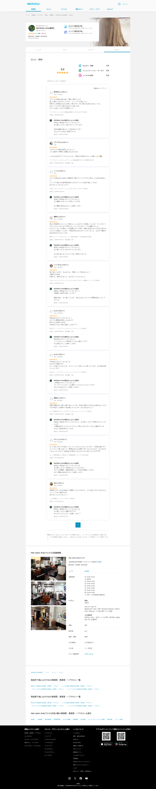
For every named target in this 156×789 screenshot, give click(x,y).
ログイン (126, 4)
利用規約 (75, 758)
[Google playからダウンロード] (121, 744)
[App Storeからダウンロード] (106, 744)
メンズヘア (47, 736)
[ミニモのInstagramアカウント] (69, 779)
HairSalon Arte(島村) (61, 15)
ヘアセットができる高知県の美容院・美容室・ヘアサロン (47, 706)
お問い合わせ (89, 654)
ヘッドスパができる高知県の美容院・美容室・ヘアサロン (83, 706)
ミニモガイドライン (79, 755)
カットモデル (48, 755)
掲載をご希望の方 (78, 746)
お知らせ (75, 739)
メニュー (91, 50)
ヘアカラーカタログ (50, 739)
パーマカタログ (48, 742)
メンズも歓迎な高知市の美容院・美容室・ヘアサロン (76, 686)
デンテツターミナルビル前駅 (96, 719)
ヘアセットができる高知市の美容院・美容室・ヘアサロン (47, 689)
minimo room (77, 742)
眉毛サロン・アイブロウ (32, 742)
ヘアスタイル (48, 733)
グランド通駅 (119, 719)
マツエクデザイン (49, 752)
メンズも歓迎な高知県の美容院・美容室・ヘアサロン (76, 702)
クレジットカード (90, 607)
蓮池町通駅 (57, 719)
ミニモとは (76, 733)
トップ (28, 15)
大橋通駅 (39, 719)
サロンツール (77, 749)
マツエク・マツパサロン (32, 739)
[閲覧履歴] (119, 4)
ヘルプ (75, 768)
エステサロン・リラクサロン (33, 746)
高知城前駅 (48, 719)
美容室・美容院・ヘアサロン (33, 733)
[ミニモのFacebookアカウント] (81, 779)
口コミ (61, 672)
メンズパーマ (48, 746)
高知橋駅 (75, 719)
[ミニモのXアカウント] (75, 779)
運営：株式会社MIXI (79, 736)
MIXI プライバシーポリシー (81, 765)
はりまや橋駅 (66, 719)
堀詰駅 (51, 15)
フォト (65, 50)
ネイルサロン (28, 736)
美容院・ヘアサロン (37, 15)
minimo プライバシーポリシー (81, 761)
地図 (99, 562)
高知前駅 (109, 719)
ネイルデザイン (48, 749)
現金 (86, 600)
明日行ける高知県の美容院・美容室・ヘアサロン (45, 702)
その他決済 (88, 615)
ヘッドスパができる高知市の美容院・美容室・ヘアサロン (83, 689)
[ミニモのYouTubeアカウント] (86, 779)
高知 (46, 15)
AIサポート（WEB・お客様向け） (82, 771)
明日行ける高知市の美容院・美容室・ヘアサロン (45, 686)
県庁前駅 (83, 719)
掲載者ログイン (77, 752)
